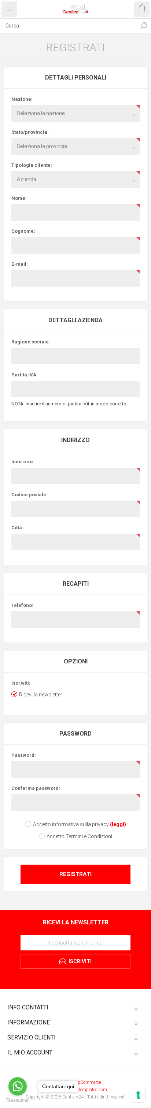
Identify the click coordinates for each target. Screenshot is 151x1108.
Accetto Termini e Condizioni (79, 836)
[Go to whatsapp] (17, 1086)
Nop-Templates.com (88, 1089)
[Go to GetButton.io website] (17, 1100)
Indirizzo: (22, 461)
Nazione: (22, 99)
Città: (17, 527)
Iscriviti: (20, 683)
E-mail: (19, 264)
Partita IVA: (24, 375)
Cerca (143, 25)
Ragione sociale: (30, 342)
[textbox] (68, 25)
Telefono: (22, 605)
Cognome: (23, 231)
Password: (23, 755)
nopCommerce (87, 1082)
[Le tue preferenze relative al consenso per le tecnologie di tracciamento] (138, 1095)
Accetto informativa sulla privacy (71, 824)
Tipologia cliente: (31, 165)
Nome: (19, 198)
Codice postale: (29, 494)
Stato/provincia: (30, 132)
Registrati (75, 874)
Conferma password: (35, 788)
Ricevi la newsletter (40, 694)
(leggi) (118, 824)
